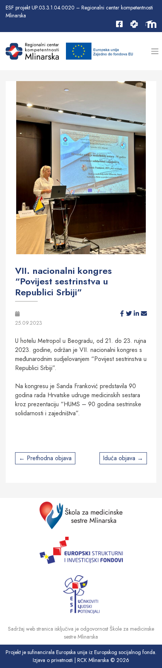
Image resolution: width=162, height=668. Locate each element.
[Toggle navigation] (154, 51)
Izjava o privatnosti (53, 660)
